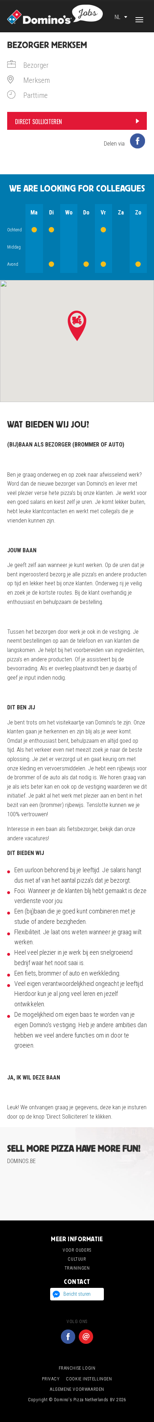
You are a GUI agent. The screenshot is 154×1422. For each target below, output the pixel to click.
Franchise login (77, 1368)
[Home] (55, 13)
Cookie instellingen (89, 1378)
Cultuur (77, 1259)
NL (117, 17)
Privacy (50, 1378)
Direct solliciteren (38, 121)
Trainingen (77, 1268)
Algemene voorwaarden (77, 1389)
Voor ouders (77, 1250)
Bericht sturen (77, 1294)
